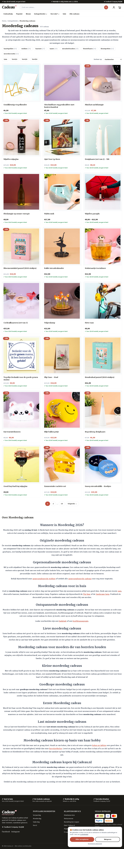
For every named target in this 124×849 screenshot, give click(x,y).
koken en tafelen (99, 745)
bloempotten (107, 49)
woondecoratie (11, 54)
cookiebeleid (84, 834)
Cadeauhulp (8, 14)
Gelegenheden (39, 14)
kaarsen (40, 49)
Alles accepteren (82, 839)
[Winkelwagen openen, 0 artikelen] (119, 7)
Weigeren (107, 839)
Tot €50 (34, 59)
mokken (26, 49)
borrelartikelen (55, 748)
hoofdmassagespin (80, 621)
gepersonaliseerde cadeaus (80, 579)
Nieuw (28, 14)
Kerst (35, 825)
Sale (64, 14)
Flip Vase (86, 594)
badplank (62, 621)
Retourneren (68, 819)
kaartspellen (10, 49)
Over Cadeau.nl (69, 825)
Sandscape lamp (102, 594)
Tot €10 (14, 59)
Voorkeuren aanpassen (95, 844)
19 (62, 504)
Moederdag (37, 819)
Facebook (6, 831)
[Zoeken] (106, 7)
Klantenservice (69, 815)
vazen (54, 49)
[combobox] (64, 7)
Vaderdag (36, 822)
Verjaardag (37, 815)
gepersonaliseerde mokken (43, 579)
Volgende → (72, 504)
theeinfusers (89, 49)
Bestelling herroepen (71, 822)
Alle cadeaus (74, 14)
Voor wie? (54, 14)
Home (4, 21)
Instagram (15, 831)
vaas (119, 591)
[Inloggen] (113, 7)
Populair (19, 14)
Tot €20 (24, 59)
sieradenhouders (70, 49)
